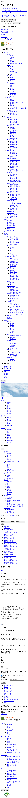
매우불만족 (4, 677)
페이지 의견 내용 (5, 679)
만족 (10, 675)
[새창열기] (7, 796)
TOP (2, 1)
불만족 (19, 675)
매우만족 (4, 675)
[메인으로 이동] (2, 398)
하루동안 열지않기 (7, 23)
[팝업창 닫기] (17, 23)
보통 (14, 675)
